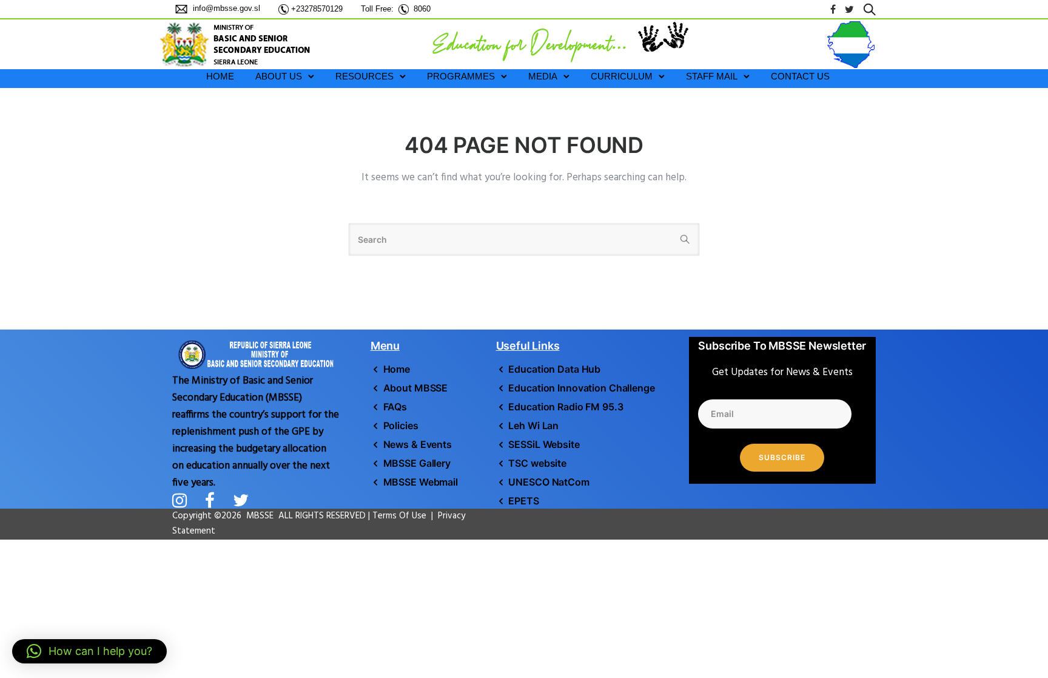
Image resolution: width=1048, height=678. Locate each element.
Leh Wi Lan (533, 425)
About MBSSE (415, 388)
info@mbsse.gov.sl (225, 8)
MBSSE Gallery (417, 463)
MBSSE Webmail (420, 482)
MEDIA (542, 76)
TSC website (537, 463)
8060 (422, 8)
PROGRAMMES (461, 76)
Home (396, 369)
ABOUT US (278, 76)
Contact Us (800, 76)
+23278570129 (317, 8)
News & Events (417, 444)
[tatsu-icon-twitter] (849, 9)
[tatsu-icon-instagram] (184, 500)
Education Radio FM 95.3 (565, 407)
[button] (89, 651)
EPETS (523, 501)
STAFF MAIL (711, 76)
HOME (220, 76)
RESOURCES (364, 76)
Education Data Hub (554, 369)
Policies (400, 425)
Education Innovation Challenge (581, 388)
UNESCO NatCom (548, 482)
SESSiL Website (543, 444)
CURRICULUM (622, 76)
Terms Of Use (400, 516)
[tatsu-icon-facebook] (833, 9)
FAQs (395, 407)
